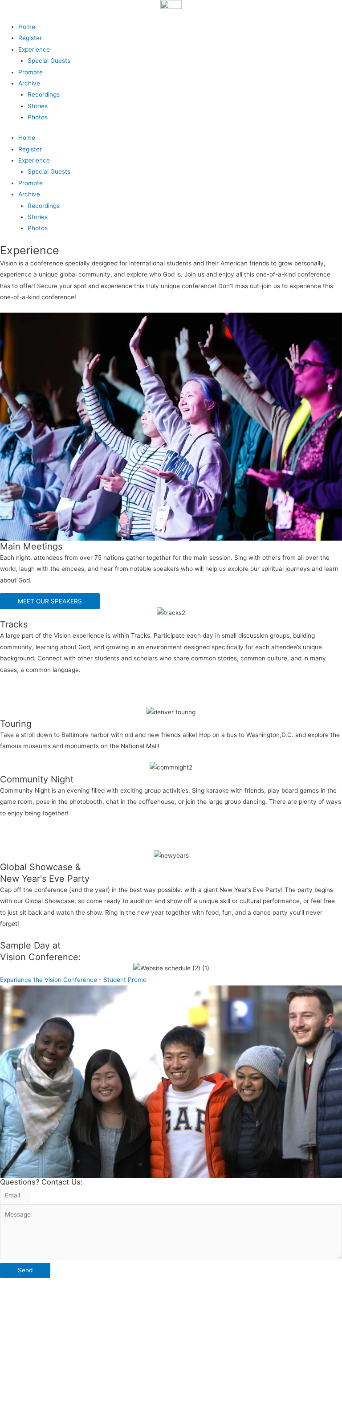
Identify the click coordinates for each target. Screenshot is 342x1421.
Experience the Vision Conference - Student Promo (73, 979)
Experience (34, 49)
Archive (29, 83)
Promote (30, 72)
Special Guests (49, 60)
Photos (38, 117)
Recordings (44, 94)
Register (30, 37)
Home (26, 26)
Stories (38, 106)
